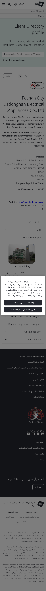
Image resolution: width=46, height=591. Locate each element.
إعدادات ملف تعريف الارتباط (23, 303)
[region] (23, 295)
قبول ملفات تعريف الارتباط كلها (23, 310)
